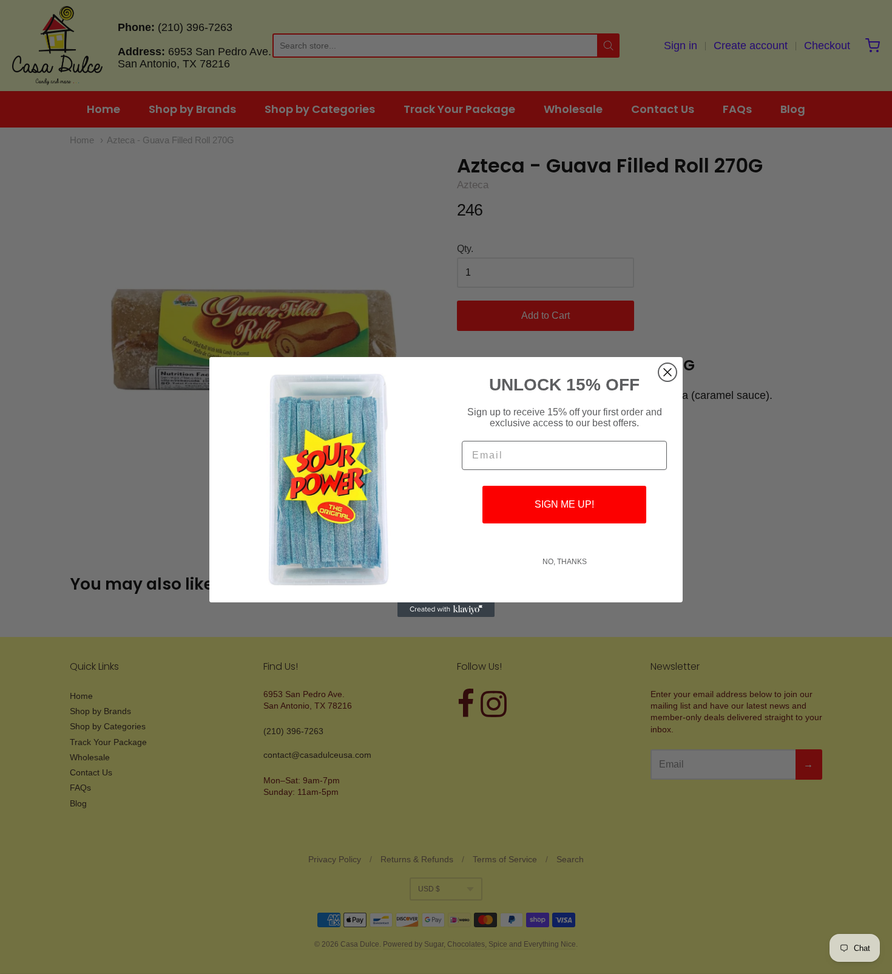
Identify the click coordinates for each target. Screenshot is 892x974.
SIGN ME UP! (564, 504)
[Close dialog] (667, 372)
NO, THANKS (564, 561)
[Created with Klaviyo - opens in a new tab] (446, 609)
